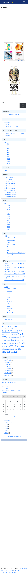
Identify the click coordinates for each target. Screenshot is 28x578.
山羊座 (8, 225)
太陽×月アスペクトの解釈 (11, 126)
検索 (3, 102)
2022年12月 (7, 369)
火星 (8, 152)
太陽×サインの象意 (9, 177)
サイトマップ (4, 570)
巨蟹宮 (12, 343)
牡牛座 (8, 207)
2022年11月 (7, 371)
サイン (6, 203)
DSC (6, 326)
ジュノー (9, 291)
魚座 (8, 229)
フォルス (9, 297)
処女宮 (10, 337)
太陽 (8, 144)
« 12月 (13, 416)
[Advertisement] (14, 26)
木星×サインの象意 (9, 188)
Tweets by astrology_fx (14, 436)
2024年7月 (7, 364)
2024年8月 (7, 362)
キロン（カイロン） (12, 289)
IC (7, 248)
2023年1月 (7, 366)
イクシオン (10, 312)
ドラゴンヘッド (11, 238)
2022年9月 (7, 375)
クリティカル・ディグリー (11, 422)
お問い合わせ (12, 572)
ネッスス (9, 299)
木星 (8, 154)
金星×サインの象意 (9, 184)
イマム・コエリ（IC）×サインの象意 (14, 280)
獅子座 (8, 214)
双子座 (8, 209)
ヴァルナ (9, 310)
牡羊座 (8, 205)
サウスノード (19, 328)
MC (8, 246)
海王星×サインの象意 (10, 194)
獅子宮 (7, 349)
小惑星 (6, 287)
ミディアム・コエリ (7, 334)
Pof (8, 251)
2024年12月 (7, 360)
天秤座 (8, 218)
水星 (8, 148)
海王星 (8, 161)
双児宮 (13, 337)
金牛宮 (12, 352)
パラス (8, 295)
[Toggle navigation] (24, 2)
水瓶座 (8, 227)
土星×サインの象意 (9, 190)
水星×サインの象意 (9, 181)
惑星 (5, 142)
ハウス (6, 170)
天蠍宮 (18, 340)
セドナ (8, 304)
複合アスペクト (8, 124)
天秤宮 (8, 340)
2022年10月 (7, 373)
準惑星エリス (10, 308)
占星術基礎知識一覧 (14, 114)
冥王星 (8, 163)
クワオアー (10, 301)
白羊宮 (16, 349)
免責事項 (11, 570)
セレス (8, 306)
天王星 (8, 159)
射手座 (8, 222)
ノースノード (14, 332)
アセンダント (10, 242)
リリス (8, 257)
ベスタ (8, 293)
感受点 (6, 236)
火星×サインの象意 (9, 186)
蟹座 (8, 212)
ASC (3, 326)
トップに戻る (23, 569)
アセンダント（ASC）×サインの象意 (14, 272)
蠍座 (8, 220)
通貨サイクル (8, 319)
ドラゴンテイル (11, 240)
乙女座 (8, 216)
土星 (8, 157)
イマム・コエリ (6, 328)
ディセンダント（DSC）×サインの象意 (14, 274)
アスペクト (7, 122)
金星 (8, 150)
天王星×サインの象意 (10, 192)
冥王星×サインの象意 (10, 196)
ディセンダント (11, 244)
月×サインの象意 (9, 179)
